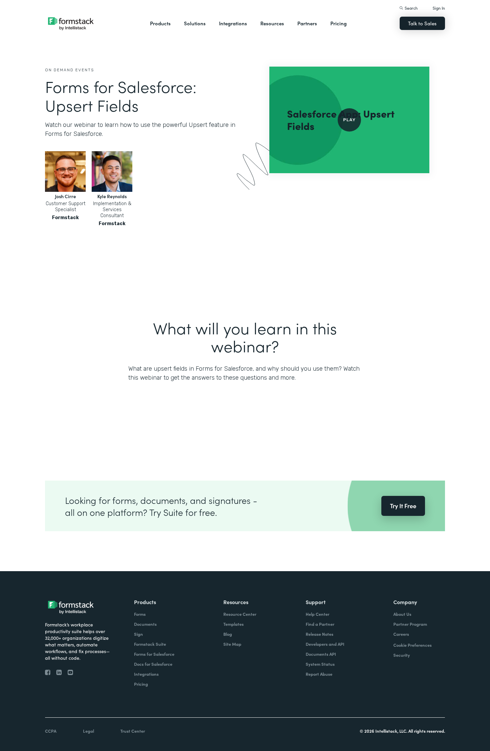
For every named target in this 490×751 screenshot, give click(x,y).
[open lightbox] (349, 120)
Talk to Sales (422, 23)
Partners (307, 23)
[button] (160, 23)
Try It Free (403, 506)
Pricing (338, 23)
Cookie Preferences (412, 645)
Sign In (439, 8)
